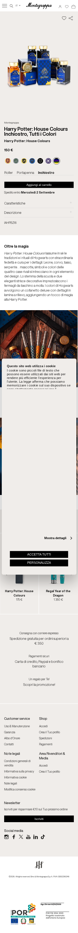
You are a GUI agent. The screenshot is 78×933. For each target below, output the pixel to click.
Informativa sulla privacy (19, 771)
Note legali (10, 783)
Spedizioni (45, 738)
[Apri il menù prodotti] (4, 5)
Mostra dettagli (55, 538)
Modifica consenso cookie (19, 789)
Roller (8, 172)
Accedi (43, 726)
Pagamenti (45, 744)
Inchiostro (46, 172)
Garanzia (9, 732)
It (18, 5)
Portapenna (25, 172)
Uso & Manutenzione (17, 726)
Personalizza (39, 563)
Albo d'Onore (12, 738)
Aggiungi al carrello (39, 184)
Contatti (9, 744)
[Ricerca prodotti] (11, 5)
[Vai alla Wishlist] (66, 5)
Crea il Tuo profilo (49, 732)
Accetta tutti (39, 554)
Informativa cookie (15, 777)
